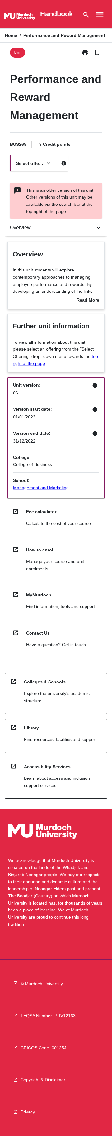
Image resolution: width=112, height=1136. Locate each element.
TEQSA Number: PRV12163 (48, 1015)
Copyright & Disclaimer (43, 1079)
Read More (88, 300)
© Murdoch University (42, 983)
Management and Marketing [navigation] (41, 487)
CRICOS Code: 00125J (43, 1047)
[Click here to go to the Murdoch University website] (19, 17)
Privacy (28, 1111)
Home (11, 35)
